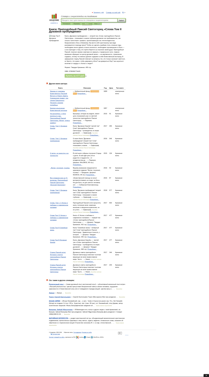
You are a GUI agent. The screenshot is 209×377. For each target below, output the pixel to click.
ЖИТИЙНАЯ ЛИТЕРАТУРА (58, 318)
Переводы (76, 24)
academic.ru (54, 23)
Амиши (51, 293)
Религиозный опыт (56, 284)
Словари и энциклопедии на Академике (79, 16)
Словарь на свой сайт (113, 12)
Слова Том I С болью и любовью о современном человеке (59, 217)
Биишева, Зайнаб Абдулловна (60, 309)
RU (123, 12)
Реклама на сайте (87, 332)
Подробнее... (82, 93)
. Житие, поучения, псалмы (60, 168)
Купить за (75, 76)
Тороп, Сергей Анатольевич (60, 297)
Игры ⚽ (97, 24)
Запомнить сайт (99, 12)
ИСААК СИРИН (54, 301)
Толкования (66, 24)
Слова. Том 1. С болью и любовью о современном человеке (59, 205)
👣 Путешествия (55, 334)
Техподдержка (77, 332)
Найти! (121, 20)
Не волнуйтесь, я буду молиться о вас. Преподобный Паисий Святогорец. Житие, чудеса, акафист (60, 118)
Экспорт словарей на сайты (56, 337)
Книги (87, 24)
